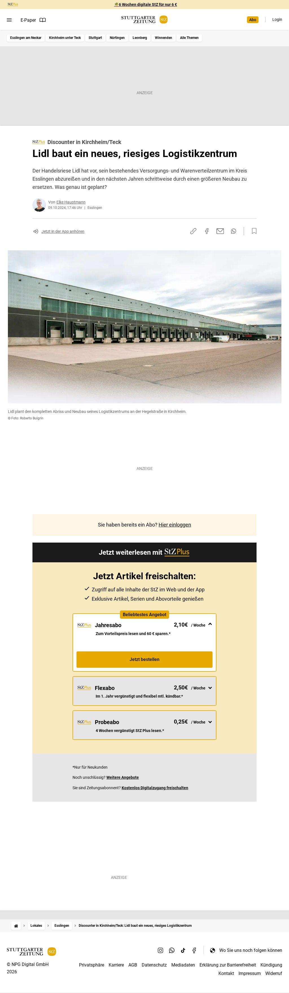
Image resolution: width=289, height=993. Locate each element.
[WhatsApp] (171, 950)
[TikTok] (183, 950)
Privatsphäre (91, 965)
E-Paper (28, 20)
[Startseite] (16, 926)
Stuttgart (95, 38)
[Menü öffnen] (9, 20)
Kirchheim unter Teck (65, 38)
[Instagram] (160, 950)
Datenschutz (154, 965)
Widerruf (273, 973)
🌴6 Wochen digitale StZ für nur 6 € (145, 4)
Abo (252, 19)
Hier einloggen (175, 525)
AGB (132, 965)
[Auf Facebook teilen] (207, 231)
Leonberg (140, 38)
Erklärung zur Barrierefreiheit (228, 965)
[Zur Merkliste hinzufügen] (253, 231)
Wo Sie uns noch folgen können (250, 950)
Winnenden (163, 38)
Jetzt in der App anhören (62, 231)
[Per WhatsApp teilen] (233, 231)
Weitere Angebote (122, 777)
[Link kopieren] (193, 231)
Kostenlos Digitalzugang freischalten (155, 788)
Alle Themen (189, 38)
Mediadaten (183, 965)
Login (277, 19)
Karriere (116, 965)
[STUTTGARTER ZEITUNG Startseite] (144, 20)
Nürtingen (117, 38)
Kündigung (271, 965)
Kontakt (226, 973)
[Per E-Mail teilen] (220, 231)
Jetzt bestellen (144, 659)
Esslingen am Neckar (25, 38)
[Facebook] (194, 950)
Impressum (249, 973)
